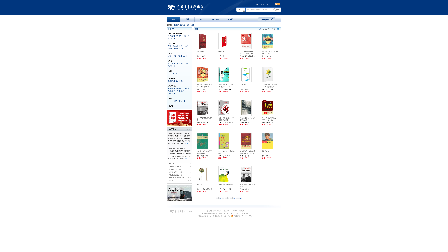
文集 (179, 56)
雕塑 (182, 63)
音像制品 (171, 93)
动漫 (187, 63)
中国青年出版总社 (185, 7)
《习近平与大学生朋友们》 (176, 148)
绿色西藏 (243, 85)
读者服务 (210, 211)
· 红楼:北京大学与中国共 (176, 172)
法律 (187, 46)
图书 (239, 9)
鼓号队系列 (180, 91)
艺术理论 (171, 63)
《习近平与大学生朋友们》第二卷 (178, 133)
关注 (269, 29)
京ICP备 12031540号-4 (241, 213)
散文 (184, 56)
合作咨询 (215, 19)
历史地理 (175, 46)
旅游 (177, 81)
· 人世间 (170, 180)
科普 (169, 46)
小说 (169, 56)
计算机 (175, 101)
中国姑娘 (221, 51)
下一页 (239, 198)
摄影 (180, 101)
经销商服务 (218, 211)
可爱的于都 (200, 51)
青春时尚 (186, 36)
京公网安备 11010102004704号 (243, 216)
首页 (173, 19)
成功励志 (171, 38)
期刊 (201, 19)
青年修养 (178, 36)
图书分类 (265, 20)
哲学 (182, 48)
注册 (262, 4)
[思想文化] (171, 43)
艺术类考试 (171, 66)
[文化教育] (171, 78)
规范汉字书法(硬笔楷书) (225, 184)
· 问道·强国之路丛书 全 (175, 175)
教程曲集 (178, 88)
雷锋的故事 (265, 151)
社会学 (170, 48)
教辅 (182, 81)
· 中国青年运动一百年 (175, 166)
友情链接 (241, 211)
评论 (273, 29)
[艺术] (170, 61)
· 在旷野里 (171, 164)
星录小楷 (199, 184)
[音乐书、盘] (172, 86)
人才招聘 (234, 211)
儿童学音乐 (171, 91)
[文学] (170, 53)
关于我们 (270, 4)
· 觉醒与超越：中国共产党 (176, 178)
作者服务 (226, 211)
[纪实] (170, 71)
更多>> (189, 129)
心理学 (176, 48)
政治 (182, 46)
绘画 (177, 63)
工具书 (175, 73)
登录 (257, 4)
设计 (169, 101)
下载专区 (229, 19)
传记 (174, 56)
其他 (185, 101)
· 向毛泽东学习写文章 (175, 169)
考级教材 (171, 88)
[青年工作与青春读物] (175, 33)
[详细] (186, 143)
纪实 (192, 25)
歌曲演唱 (186, 88)
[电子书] (170, 106)
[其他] (170, 98)
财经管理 (171, 81)
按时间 (264, 29)
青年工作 (171, 36)
